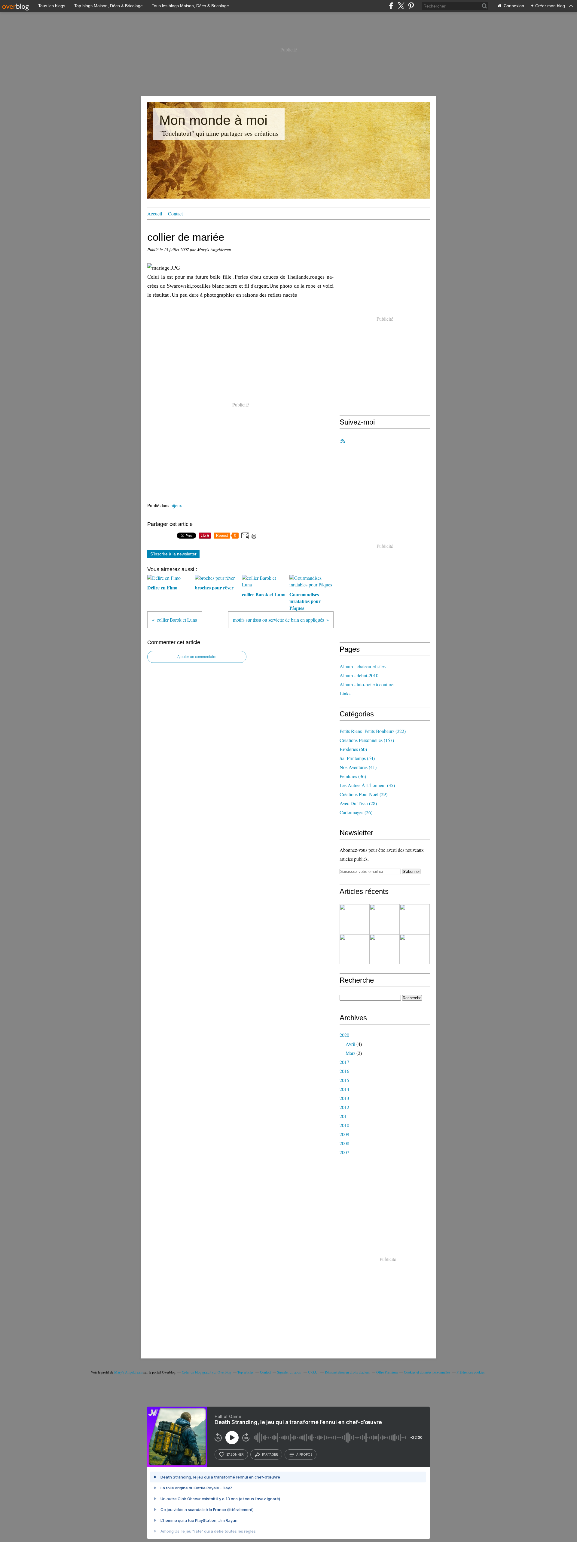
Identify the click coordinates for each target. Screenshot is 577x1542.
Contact (175, 213)
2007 (344, 1152)
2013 (344, 1098)
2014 (344, 1089)
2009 (344, 1134)
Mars (350, 1053)
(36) (353, 776)
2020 (344, 1035)
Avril (350, 1044)
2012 (344, 1107)
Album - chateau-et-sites (363, 666)
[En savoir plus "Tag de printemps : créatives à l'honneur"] (415, 919)
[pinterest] (411, 5)
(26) (356, 812)
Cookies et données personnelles (427, 1372)
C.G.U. (313, 1372)
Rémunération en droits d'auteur (347, 1372)
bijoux (176, 505)
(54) (357, 758)
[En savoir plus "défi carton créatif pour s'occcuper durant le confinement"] (415, 949)
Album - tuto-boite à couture (366, 684)
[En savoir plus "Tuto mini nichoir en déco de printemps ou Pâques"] (385, 919)
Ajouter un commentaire (196, 657)
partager (270, 1454)
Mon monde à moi (213, 120)
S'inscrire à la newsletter (173, 554)
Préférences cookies (470, 1372)
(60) (353, 749)
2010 (344, 1125)
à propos (304, 1454)
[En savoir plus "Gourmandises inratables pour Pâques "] (355, 919)
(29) (363, 794)
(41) (358, 767)
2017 (344, 1062)
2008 (344, 1143)
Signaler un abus (289, 1372)
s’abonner (235, 1454)
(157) (367, 740)
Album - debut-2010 (359, 675)
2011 (344, 1116)
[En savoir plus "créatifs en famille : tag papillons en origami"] (385, 949)
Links (345, 693)
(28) (358, 803)
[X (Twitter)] (401, 5)
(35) (367, 785)
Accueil (154, 213)
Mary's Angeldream (128, 1372)
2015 (344, 1080)
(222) (373, 731)
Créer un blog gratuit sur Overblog (206, 1372)
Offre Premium (387, 1372)
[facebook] (391, 5)
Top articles (245, 1372)
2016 (344, 1071)
